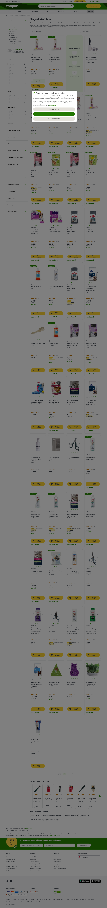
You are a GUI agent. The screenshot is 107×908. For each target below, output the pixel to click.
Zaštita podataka (52, 105)
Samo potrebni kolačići (54, 118)
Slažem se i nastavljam (54, 114)
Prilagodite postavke (54, 109)
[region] (54, 106)
